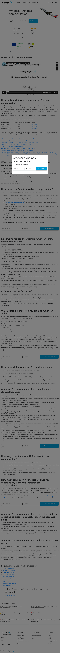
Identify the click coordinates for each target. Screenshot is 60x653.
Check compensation (42, 168)
